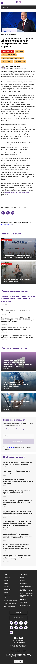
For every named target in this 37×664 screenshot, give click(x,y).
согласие (11, 447)
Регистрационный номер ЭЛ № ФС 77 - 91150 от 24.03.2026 (18, 646)
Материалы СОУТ (25, 605)
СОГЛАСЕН (18, 661)
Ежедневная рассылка (22, 429)
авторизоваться (6, 224)
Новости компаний (9, 606)
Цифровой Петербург (10, 601)
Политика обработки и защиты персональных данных (26, 595)
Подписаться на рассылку (18, 441)
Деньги (6, 583)
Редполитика (23, 583)
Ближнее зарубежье (10, 603)
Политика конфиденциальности (26, 590)
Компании (7, 577)
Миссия (22, 577)
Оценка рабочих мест (26, 586)
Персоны (6, 580)
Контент (6, 586)
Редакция (22, 580)
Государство (7, 589)
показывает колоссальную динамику (17, 192)
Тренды (6, 592)
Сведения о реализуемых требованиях (23, 601)
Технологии (7, 595)
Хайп (5, 598)
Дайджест (9, 429)
